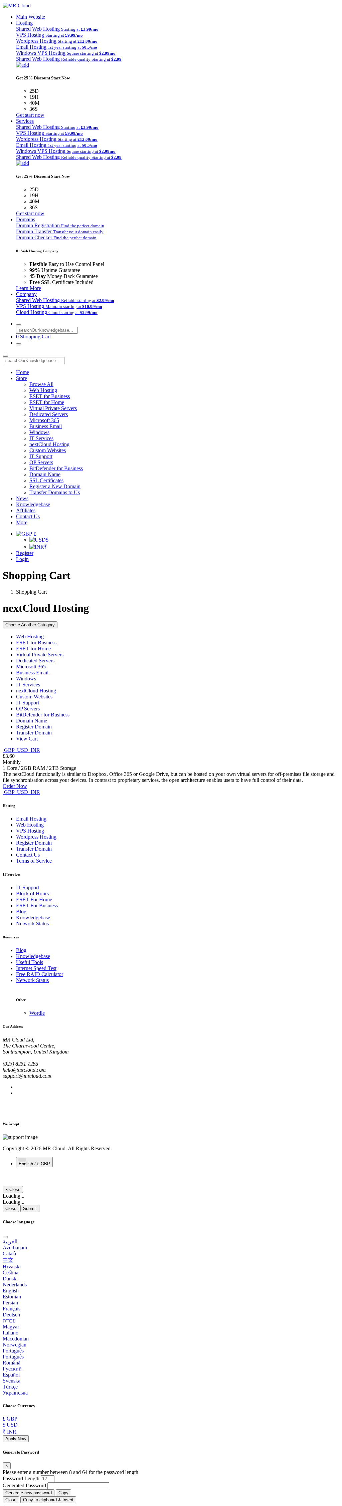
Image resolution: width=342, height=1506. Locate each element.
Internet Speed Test (36, 968)
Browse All (41, 384)
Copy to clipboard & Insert (48, 1499)
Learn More (28, 288)
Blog (21, 911)
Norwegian (14, 1344)
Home (22, 372)
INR (34, 750)
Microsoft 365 (44, 420)
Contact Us (28, 516)
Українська (15, 1393)
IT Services (41, 438)
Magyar (11, 1326)
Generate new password (28, 1492)
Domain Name (44, 474)
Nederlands (15, 1284)
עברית (9, 1320)
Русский (12, 1369)
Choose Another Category (30, 624)
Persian (10, 1302)
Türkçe (10, 1387)
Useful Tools (29, 962)
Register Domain (34, 726)
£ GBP (10, 1419)
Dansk (9, 1278)
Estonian (12, 1296)
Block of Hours (32, 893)
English (11, 1290)
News (22, 498)
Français (11, 1308)
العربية (10, 1241)
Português (13, 1350)
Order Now (15, 786)
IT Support (40, 456)
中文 (8, 1260)
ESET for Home (46, 402)
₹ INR (9, 1432)
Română (11, 1363)
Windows (39, 432)
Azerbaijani (15, 1247)
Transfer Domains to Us (54, 492)
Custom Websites (47, 450)
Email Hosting (31, 819)
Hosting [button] (24, 23)
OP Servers (41, 462)
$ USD (10, 1425)
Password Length (21, 1478)
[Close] (5, 1237)
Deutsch (11, 1314)
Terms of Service (34, 861)
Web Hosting (43, 390)
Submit (30, 1208)
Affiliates (25, 510)
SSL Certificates (46, 480)
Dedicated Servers (48, 414)
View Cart (27, 738)
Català (9, 1253)
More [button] (21, 522)
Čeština (10, 1272)
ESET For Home (34, 899)
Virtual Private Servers (53, 408)
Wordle (37, 1013)
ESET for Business (49, 396)
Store (21, 378)
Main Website (30, 17)
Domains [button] (25, 219)
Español (11, 1375)
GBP (9, 750)
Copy (63, 1492)
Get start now (30, 115)
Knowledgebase (33, 504)
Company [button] (26, 294)
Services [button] (25, 121)
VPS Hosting (30, 831)
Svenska (11, 1381)
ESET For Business (37, 905)
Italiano (10, 1332)
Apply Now (15, 1438)
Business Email (45, 426)
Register (24, 553)
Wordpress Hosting (36, 837)
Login (22, 559)
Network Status (32, 923)
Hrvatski (12, 1266)
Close (10, 1208)
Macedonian (16, 1338)
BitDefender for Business (56, 468)
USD (22, 750)
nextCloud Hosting (49, 444)
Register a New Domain (54, 486)
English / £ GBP (34, 1163)
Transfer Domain (34, 732)
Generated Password (24, 1485)
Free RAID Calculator (39, 974)
